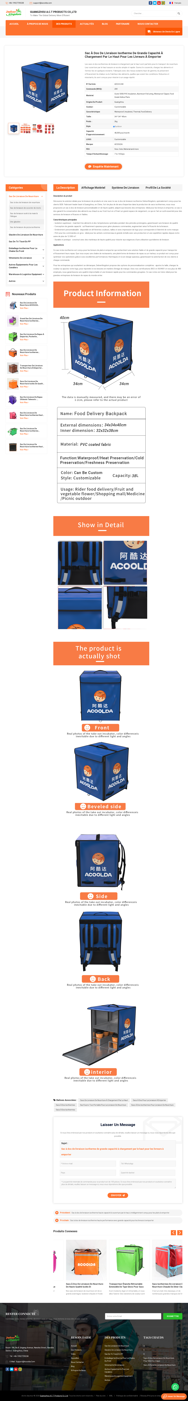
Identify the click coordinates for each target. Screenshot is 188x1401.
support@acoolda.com (42, 3)
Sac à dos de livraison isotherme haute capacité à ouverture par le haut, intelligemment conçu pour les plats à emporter (120, 1213)
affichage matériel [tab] (93, 187)
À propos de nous (37, 24)
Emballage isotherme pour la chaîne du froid (23, 249)
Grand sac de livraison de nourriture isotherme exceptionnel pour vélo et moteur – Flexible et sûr (31, 319)
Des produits (64, 24)
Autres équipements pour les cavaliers (23, 266)
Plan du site (101, 1396)
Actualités (87, 24)
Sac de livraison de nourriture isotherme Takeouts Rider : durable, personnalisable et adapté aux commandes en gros (31, 430)
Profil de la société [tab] (158, 187)
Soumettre (173, 1316)
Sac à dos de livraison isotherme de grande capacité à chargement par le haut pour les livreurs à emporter (112, 1151)
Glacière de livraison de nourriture (26, 235)
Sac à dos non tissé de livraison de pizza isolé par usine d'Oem (158, 1285)
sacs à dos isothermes (65, 1105)
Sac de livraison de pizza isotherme (25, 227)
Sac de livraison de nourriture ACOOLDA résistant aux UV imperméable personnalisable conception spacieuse (32, 304)
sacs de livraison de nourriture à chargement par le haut (104, 1100)
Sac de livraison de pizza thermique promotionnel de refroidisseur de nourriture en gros (116, 1285)
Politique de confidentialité (127, 1396)
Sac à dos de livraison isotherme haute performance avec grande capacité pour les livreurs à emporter (112, 1220)
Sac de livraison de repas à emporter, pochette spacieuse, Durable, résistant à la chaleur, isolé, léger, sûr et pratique (32, 335)
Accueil (14, 24)
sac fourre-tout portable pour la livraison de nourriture (103, 1105)
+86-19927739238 (16, 3)
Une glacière (15, 222)
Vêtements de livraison (20, 258)
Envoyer (116, 1195)
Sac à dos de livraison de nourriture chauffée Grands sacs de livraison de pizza (73, 1285)
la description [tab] (66, 187)
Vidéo (73, 1354)
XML (111, 1396)
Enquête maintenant (105, 166)
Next (179, 1232)
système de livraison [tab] (125, 187)
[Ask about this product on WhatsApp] (175, 1387)
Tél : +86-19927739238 (19, 1356)
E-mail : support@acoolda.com (22, 1362)
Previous (173, 1232)
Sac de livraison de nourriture (24, 196)
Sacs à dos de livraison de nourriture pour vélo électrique (158, 1359)
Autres (12, 281)
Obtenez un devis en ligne (166, 31)
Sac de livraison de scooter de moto (25, 208)
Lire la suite (75, 1264)
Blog (105, 24)
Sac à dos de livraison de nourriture (25, 202)
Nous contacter (148, 24)
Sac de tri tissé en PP (20, 241)
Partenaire (122, 24)
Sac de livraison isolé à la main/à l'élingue (24, 214)
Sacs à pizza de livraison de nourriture (159, 1365)
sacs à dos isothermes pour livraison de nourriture (152, 1105)
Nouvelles (75, 1358)
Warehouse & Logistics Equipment (25, 274)
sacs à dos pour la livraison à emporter (149, 1100)
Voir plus (24, 308)
